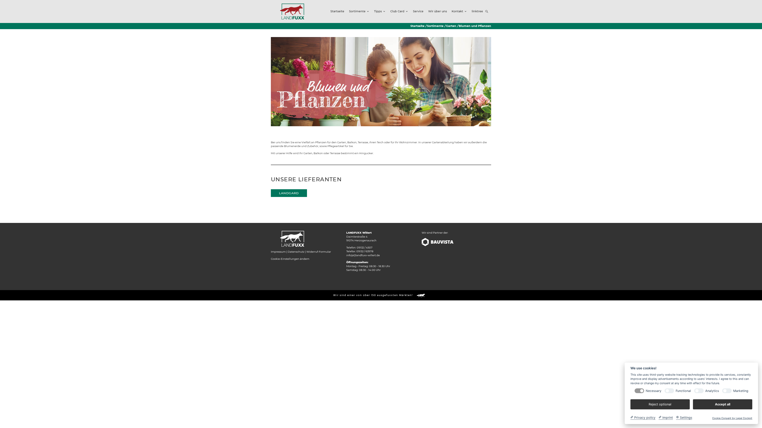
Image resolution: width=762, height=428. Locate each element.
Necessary (653, 391)
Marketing (740, 391)
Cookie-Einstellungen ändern (290, 258)
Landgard (289, 193)
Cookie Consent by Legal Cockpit (732, 418)
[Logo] (292, 11)
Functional (683, 391)
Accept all (722, 404)
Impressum (278, 251)
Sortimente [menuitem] (357, 11)
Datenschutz (296, 251)
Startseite (417, 26)
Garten (451, 26)
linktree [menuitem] (477, 11)
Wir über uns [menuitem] (437, 11)
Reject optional (660, 404)
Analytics (712, 391)
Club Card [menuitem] (397, 11)
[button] (486, 11)
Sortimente (435, 26)
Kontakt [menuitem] (457, 11)
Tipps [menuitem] (378, 11)
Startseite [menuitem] (337, 11)
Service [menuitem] (418, 11)
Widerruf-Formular (318, 251)
